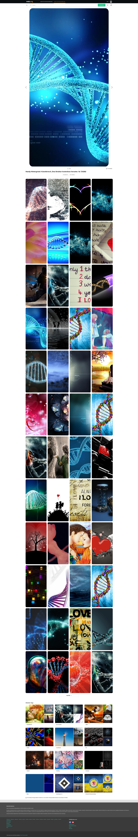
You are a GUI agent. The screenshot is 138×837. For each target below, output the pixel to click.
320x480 (34, 819)
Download (101, 5)
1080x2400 (12, 819)
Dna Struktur (72, 174)
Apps (7, 827)
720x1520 (59, 819)
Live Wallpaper (8, 824)
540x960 (52, 819)
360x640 (45, 819)
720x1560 (37, 819)
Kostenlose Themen (9, 826)
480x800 (30, 819)
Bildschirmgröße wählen (72, 825)
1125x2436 (48, 819)
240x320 (23, 819)
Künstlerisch (65, 174)
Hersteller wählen (71, 824)
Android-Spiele (8, 820)
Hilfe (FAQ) (70, 828)
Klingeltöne (8, 823)
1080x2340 (16, 819)
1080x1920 (8, 819)
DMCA (27, 835)
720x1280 (20, 819)
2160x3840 (55, 819)
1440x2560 (41, 819)
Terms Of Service (22, 835)
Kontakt (70, 827)
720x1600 (27, 819)
